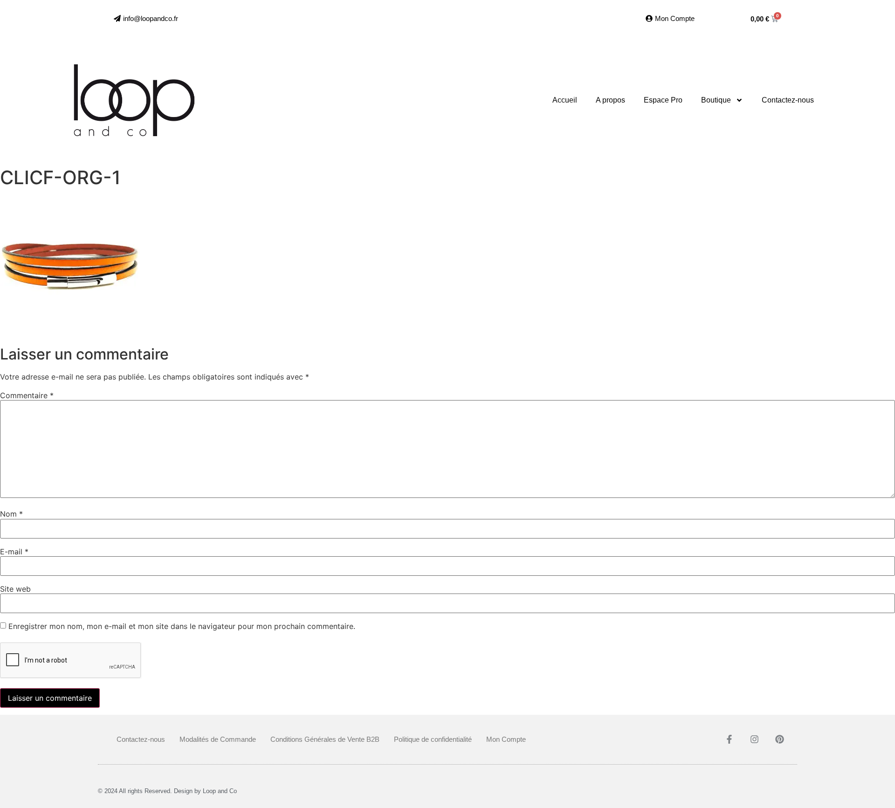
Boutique (716, 100)
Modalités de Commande (217, 739)
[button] (146, 18)
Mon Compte (506, 739)
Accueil (564, 100)
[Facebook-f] (729, 739)
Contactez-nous (788, 100)
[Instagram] (755, 739)
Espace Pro (663, 100)
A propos (610, 100)
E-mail (14, 551)
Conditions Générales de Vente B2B (324, 739)
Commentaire (27, 395)
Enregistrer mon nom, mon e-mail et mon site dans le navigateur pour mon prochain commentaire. (181, 626)
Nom (11, 514)
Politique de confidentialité (433, 739)
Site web (15, 589)
